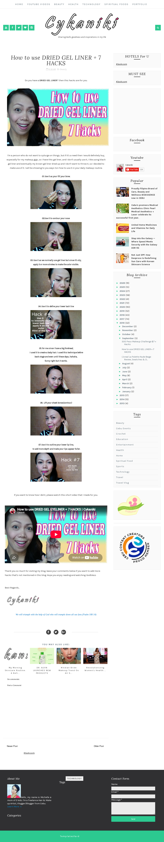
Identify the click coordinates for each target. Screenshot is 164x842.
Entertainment (125, 444)
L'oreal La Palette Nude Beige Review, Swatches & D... (136, 358)
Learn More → (14, 806)
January (126, 391)
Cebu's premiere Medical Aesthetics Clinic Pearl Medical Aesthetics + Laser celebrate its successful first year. (137, 211)
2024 (123, 291)
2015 (122, 395)
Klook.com (121, 64)
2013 (122, 403)
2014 (122, 399)
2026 (123, 283)
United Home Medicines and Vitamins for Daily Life (144, 228)
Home (19, 4)
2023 (123, 295)
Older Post (99, 746)
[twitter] (19, 27)
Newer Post (12, 746)
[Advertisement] (137, 112)
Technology (91, 4)
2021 (122, 303)
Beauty (59, 4)
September (128, 338)
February (127, 387)
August (126, 363)
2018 (122, 315)
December (128, 326)
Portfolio (139, 4)
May (124, 375)
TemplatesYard (69, 836)
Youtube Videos (38, 4)
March (126, 383)
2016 (122, 323)
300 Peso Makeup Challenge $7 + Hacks (139, 343)
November (128, 330)
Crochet (121, 433)
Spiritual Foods (116, 4)
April (125, 379)
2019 (122, 311)
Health (73, 4)
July (124, 367)
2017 (122, 319)
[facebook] (12, 27)
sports (120, 466)
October (126, 334)
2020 (123, 307)
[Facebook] (48, 632)
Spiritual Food (124, 461)
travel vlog (122, 482)
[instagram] (31, 27)
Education (122, 439)
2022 (123, 299)
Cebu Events (123, 428)
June (125, 371)
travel (119, 477)
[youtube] (6, 27)
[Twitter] (56, 632)
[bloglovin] (25, 27)
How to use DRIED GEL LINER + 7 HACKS (138, 350)
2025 (123, 287)
